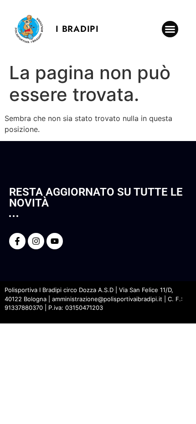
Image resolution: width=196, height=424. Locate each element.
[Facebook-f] (17, 241)
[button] (170, 29)
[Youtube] (54, 241)
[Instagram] (36, 241)
